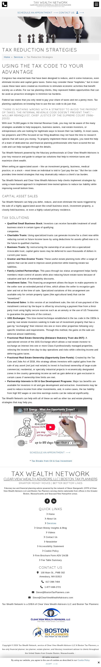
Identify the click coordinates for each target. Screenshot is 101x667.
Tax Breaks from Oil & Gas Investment (52, 461)
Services (18, 57)
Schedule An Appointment (34, 12)
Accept (49, 664)
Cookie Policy (84, 660)
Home (7, 57)
